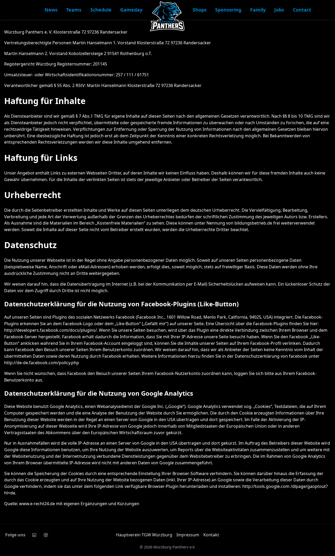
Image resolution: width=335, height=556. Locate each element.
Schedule (100, 10)
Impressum (187, 535)
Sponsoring (228, 10)
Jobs (279, 10)
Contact (302, 10)
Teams (73, 10)
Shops (199, 10)
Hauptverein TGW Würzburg (144, 535)
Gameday (131, 10)
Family (258, 10)
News (51, 10)
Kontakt (211, 535)
